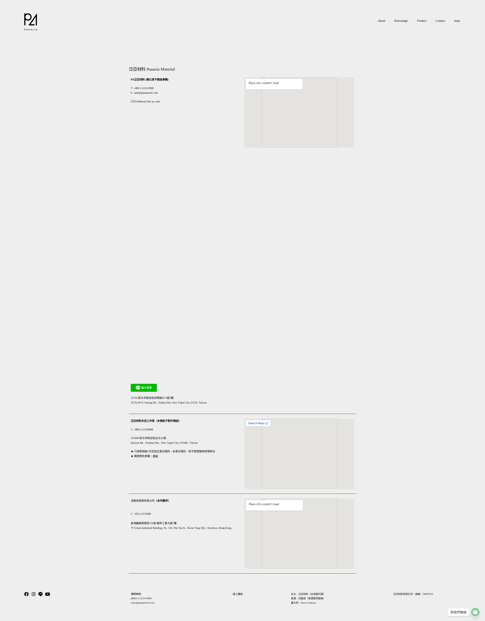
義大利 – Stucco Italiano (303, 602)
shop (457, 20)
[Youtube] (47, 594)
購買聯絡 (136, 594)
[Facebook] (26, 594)
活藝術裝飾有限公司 (143, 500)
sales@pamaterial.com (146, 92)
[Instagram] (33, 594)
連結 (155, 456)
